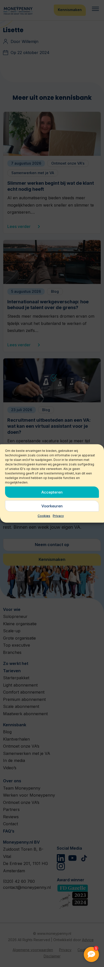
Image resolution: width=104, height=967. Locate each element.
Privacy (58, 516)
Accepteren (52, 492)
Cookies (44, 516)
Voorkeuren (52, 505)
